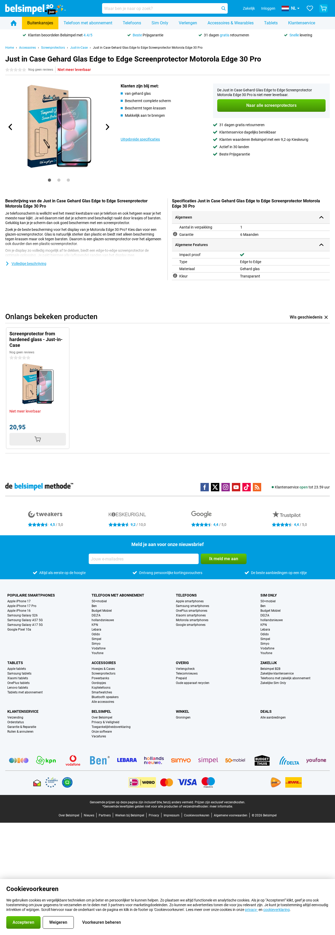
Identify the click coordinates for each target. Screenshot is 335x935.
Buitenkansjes (40, 22)
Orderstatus (15, 722)
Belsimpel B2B (270, 669)
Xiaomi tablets (17, 678)
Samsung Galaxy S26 (22, 615)
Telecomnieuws (187, 673)
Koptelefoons (101, 687)
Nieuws (89, 815)
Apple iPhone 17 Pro (21, 606)
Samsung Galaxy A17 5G (25, 625)
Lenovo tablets (17, 687)
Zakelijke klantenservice (277, 673)
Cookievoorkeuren (196, 815)
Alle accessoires (103, 702)
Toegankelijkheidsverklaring (111, 727)
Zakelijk (268, 663)
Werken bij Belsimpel (129, 815)
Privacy (154, 815)
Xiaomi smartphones (191, 615)
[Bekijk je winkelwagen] (323, 8)
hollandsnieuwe (103, 620)
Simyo (96, 643)
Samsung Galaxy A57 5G (25, 620)
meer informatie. (221, 806)
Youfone (97, 653)
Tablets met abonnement (25, 692)
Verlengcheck (185, 669)
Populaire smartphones (31, 595)
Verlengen (188, 22)
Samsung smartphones (192, 606)
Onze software (102, 731)
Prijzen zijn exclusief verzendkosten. (220, 802)
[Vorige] (10, 127)
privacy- (251, 910)
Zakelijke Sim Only (273, 683)
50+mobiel (99, 601)
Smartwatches (102, 692)
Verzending (15, 717)
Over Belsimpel (102, 717)
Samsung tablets (19, 673)
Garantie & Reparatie (21, 727)
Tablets (271, 22)
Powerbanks (100, 678)
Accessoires (27, 47)
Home (9, 47)
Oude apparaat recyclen (192, 683)
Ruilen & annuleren (20, 731)
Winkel (182, 711)
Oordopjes (99, 683)
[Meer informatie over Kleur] (175, 276)
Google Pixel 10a (19, 629)
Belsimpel (101, 711)
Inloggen (268, 8)
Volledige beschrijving (29, 263)
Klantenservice (301, 22)
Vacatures (99, 736)
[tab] (49, 180)
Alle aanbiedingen (273, 717)
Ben (94, 606)
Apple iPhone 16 (19, 611)
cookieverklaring (276, 910)
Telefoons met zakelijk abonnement (285, 678)
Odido (96, 634)
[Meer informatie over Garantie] (175, 234)
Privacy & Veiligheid (105, 722)
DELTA (96, 615)
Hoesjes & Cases (103, 669)
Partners (105, 815)
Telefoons (132, 22)
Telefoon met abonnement (88, 22)
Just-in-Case (79, 47)
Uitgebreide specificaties (140, 139)
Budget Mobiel (102, 611)
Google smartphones (190, 625)
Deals (266, 711)
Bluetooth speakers (105, 697)
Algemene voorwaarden (230, 815)
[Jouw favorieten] (310, 8)
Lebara (96, 629)
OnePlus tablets (18, 683)
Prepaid (181, 678)
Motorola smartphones (192, 620)
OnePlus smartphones (191, 611)
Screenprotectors (53, 47)
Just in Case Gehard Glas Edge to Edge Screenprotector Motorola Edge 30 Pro (148, 47)
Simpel (96, 639)
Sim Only (160, 22)
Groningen (183, 717)
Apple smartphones (190, 601)
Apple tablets (16, 669)
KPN (95, 625)
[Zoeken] (223, 8)
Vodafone (98, 648)
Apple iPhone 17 (19, 601)
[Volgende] (107, 127)
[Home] (13, 23)
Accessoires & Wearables (231, 22)
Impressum (172, 815)
